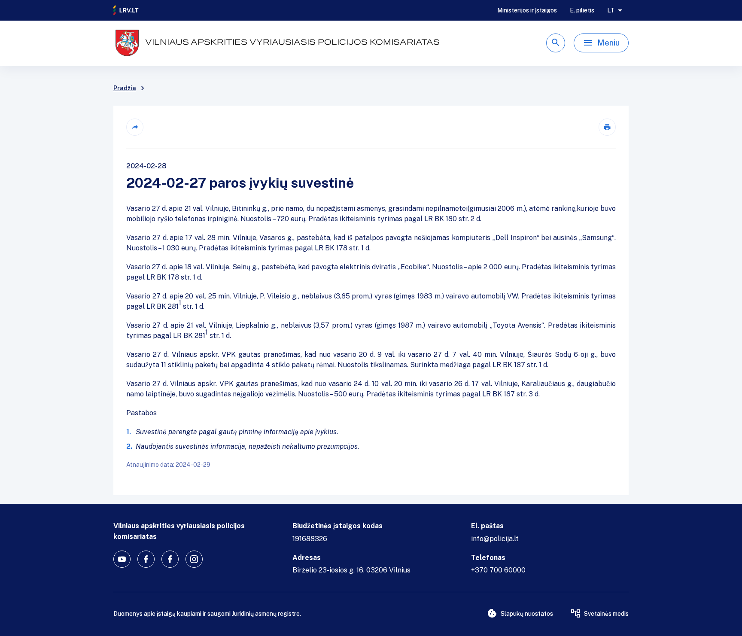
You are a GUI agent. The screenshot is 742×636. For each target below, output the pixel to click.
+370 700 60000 (498, 570)
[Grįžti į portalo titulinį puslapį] (126, 10)
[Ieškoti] (555, 42)
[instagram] (194, 559)
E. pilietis (582, 10)
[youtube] (122, 559)
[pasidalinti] (134, 127)
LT (610, 10)
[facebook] (146, 559)
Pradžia (124, 88)
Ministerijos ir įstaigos (527, 10)
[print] (607, 127)
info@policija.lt (495, 539)
